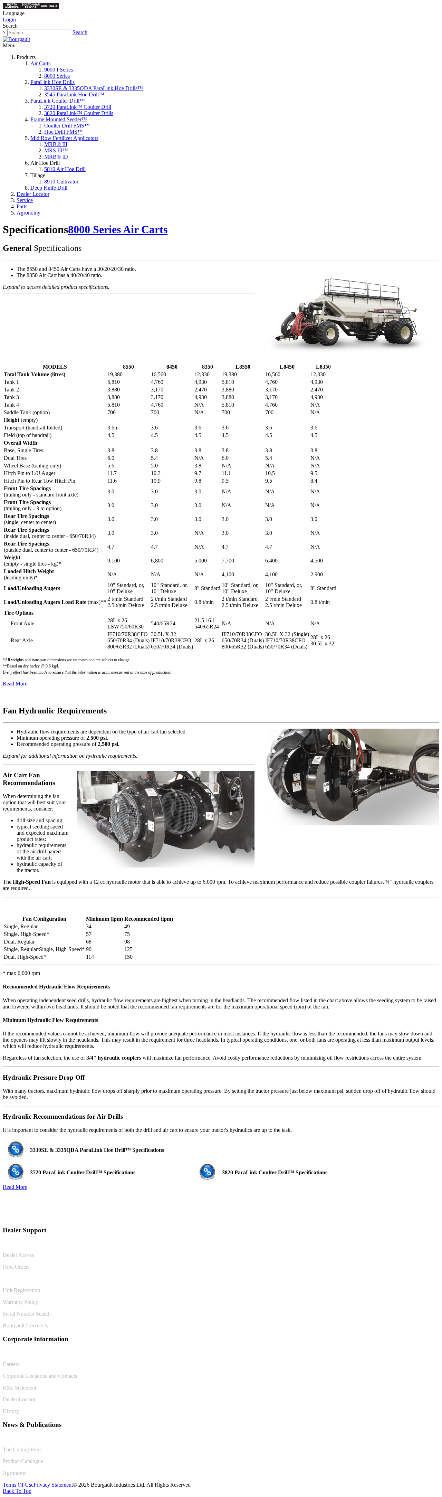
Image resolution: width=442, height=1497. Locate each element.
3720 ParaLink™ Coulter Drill (77, 107)
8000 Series (57, 76)
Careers (11, 1364)
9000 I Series (58, 70)
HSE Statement (19, 1388)
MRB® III (55, 144)
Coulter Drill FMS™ (67, 126)
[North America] (12, 7)
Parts (22, 206)
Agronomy (28, 213)
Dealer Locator (33, 194)
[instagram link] (434, 1216)
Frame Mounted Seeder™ (58, 119)
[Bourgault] (16, 39)
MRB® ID (56, 157)
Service (25, 200)
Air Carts (40, 63)
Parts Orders (16, 1267)
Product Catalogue (23, 1461)
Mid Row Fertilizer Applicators (64, 138)
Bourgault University (26, 1325)
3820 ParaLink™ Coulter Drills (78, 113)
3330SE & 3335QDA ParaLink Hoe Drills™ (93, 88)
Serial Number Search (27, 1314)
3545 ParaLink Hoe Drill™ (74, 94)
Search (80, 32)
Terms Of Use (18, 1485)
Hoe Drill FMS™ (63, 132)
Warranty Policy (20, 1302)
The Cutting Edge (22, 1449)
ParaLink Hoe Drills (52, 82)
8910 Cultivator (61, 181)
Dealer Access (18, 1255)
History (11, 1411)
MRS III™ (56, 150)
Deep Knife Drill (48, 188)
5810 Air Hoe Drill (65, 169)
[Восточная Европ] (30, 7)
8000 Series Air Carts (117, 229)
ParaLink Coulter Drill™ (57, 101)
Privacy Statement (53, 1485)
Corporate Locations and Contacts (40, 1376)
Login (9, 19)
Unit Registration (21, 1290)
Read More (15, 683)
